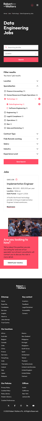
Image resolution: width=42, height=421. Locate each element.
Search (21, 60)
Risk (9, 124)
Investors (25, 301)
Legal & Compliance (15, 116)
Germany (4, 355)
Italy (2, 370)
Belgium (3, 339)
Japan (3, 373)
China (3, 349)
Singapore (25, 345)
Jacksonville (26, 397)
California (25, 391)
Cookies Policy (5, 391)
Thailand (24, 361)
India (2, 361)
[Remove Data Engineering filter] (39, 104)
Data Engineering (16, 104)
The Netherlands (27, 364)
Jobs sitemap (5, 319)
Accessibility (26, 310)
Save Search (21, 162)
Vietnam (24, 376)
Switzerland (25, 355)
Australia (4, 336)
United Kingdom (27, 370)
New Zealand (26, 336)
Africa (3, 333)
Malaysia (4, 376)
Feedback (25, 304)
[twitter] (8, 405)
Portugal (24, 342)
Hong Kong (4, 358)
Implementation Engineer (20, 183)
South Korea (26, 349)
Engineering (12, 112)
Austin (24, 387)
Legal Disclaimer (27, 307)
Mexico (24, 333)
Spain (23, 352)
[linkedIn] (27, 405)
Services (4, 310)
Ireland (3, 367)
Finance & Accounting (16, 91)
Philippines (25, 339)
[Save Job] (16, 179)
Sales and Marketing (15, 128)
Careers (25, 313)
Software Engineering (18, 108)
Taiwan (24, 358)
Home (3, 301)
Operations (12, 120)
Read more (11, 207)
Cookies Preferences (8, 400)
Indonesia (4, 364)
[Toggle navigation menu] (37, 5)
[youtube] (33, 405)
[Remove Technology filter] (39, 99)
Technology (12, 99)
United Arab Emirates (29, 367)
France (3, 352)
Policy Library (5, 394)
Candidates (5, 307)
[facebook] (15, 405)
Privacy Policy (5, 387)
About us (4, 316)
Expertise (4, 304)
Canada (3, 342)
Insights (3, 313)
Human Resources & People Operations (22, 95)
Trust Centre (5, 323)
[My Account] (32, 5)
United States (26, 373)
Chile (2, 345)
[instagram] (21, 405)
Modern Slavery (6, 397)
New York (25, 394)
